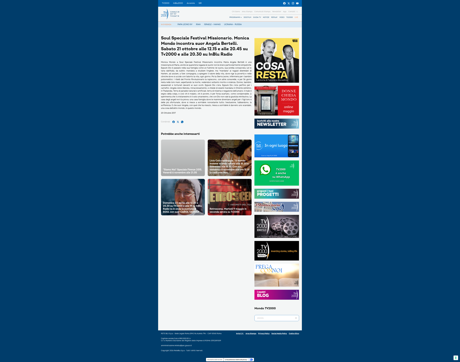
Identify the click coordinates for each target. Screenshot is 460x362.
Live (296, 17)
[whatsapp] (182, 122)
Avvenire (191, 3)
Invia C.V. (240, 334)
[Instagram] (293, 3)
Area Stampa (251, 334)
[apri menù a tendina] (241, 17)
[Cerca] (297, 11)
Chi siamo (236, 12)
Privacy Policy (264, 334)
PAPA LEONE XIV (185, 24)
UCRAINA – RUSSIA (233, 24)
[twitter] (178, 122)
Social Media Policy (279, 334)
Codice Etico (294, 334)
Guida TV (257, 17)
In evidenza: (166, 24)
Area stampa (247, 12)
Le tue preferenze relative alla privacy (236, 359)
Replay (274, 17)
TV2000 (165, 3)
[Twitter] (288, 3)
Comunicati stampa (262, 12)
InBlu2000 (178, 3)
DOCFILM (247, 17)
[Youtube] (297, 3)
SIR (200, 3)
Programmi (234, 17)
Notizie (266, 17)
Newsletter (276, 12)
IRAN (198, 24)
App (284, 12)
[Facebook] (284, 3)
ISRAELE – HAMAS (212, 24)
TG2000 (289, 17)
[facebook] (173, 122)
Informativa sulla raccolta (214, 359)
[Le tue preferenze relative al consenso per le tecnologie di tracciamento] (456, 358)
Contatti (291, 12)
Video (281, 17)
